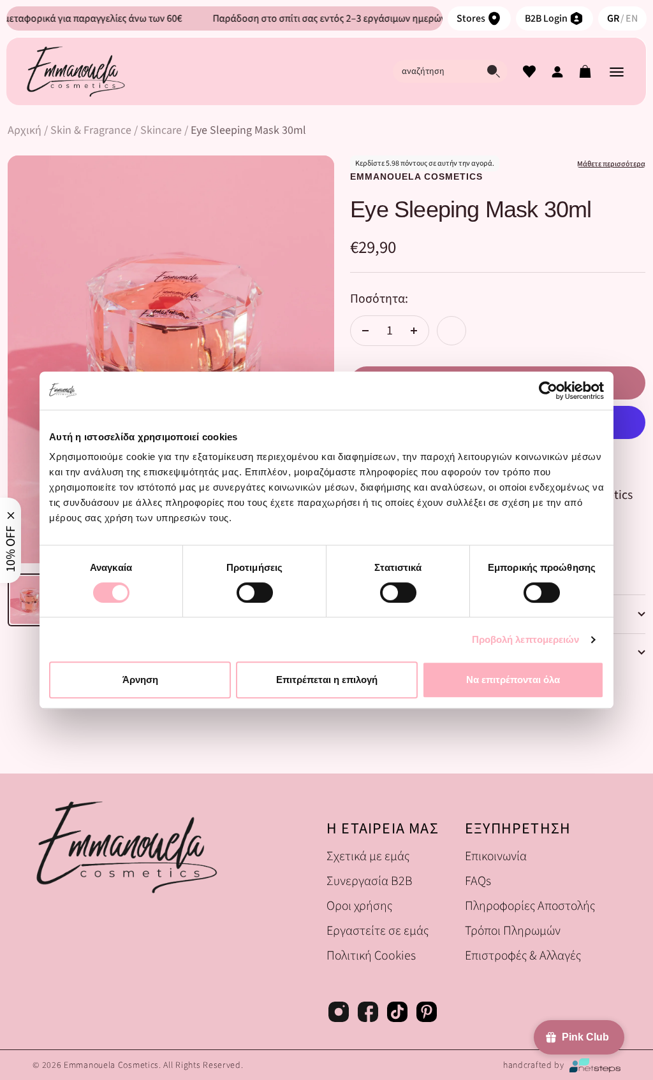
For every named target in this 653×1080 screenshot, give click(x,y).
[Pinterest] (427, 1014)
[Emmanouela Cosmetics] (75, 71)
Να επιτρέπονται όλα (513, 679)
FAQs (478, 880)
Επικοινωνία (496, 856)
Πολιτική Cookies (371, 955)
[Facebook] (368, 1014)
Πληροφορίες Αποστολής (526, 905)
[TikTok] (397, 1014)
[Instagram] (338, 1014)
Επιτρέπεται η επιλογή (327, 679)
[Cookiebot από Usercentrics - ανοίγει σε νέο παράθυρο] (548, 390)
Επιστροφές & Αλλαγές (523, 955)
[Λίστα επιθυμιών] (529, 71)
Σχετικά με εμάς (367, 856)
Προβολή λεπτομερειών (526, 639)
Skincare (161, 130)
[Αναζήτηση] (493, 71)
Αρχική (24, 130)
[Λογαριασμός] (557, 71)
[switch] (255, 592)
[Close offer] (10, 515)
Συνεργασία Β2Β (369, 880)
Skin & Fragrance (90, 130)
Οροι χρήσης (359, 905)
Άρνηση (140, 679)
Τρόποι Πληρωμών (513, 930)
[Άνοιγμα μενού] (616, 71)
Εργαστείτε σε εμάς (377, 930)
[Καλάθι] (585, 71)
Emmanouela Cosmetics (416, 176)
